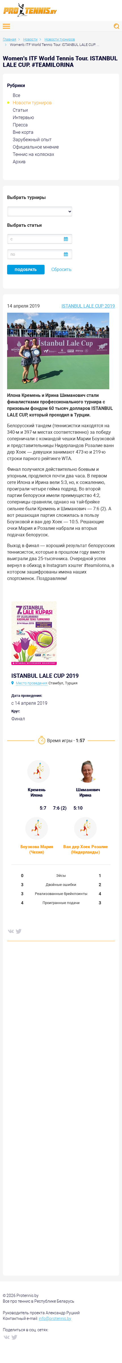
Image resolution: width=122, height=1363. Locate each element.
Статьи (20, 110)
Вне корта (23, 132)
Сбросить (61, 269)
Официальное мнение (36, 147)
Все (16, 95)
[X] (18, 931)
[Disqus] (61, 1031)
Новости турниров (32, 102)
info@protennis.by (55, 1318)
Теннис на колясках (33, 154)
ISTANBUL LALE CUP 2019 (88, 306)
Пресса (20, 125)
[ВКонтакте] (10, 931)
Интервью (23, 117)
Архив (19, 161)
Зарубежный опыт (32, 139)
